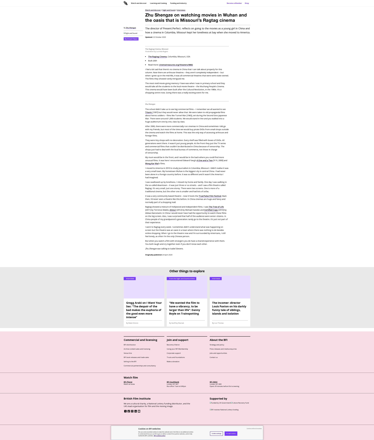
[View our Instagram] (132, 412)
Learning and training (158, 3)
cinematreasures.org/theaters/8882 (176, 64)
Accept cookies (231, 433)
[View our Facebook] (129, 412)
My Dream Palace (131, 39)
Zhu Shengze (131, 28)
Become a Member (234, 3)
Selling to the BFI (130, 361)
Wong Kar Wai (152, 163)
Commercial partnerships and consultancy (140, 366)
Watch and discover (139, 3)
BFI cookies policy (159, 435)
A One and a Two (205, 160)
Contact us (214, 357)
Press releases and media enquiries (223, 349)
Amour (173, 210)
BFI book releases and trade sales (136, 357)
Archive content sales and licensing (137, 349)
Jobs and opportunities (218, 353)
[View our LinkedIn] (135, 412)
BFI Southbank (173, 382)
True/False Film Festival (210, 196)
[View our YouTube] (139, 412)
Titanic (148, 112)
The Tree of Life (216, 206)
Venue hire (128, 353)
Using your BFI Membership (177, 349)
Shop (247, 3)
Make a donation (173, 361)
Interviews (181, 10)
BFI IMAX (213, 382)
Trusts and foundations (176, 357)
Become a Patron (173, 345)
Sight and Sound (168, 10)
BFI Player (128, 382)
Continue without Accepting (254, 428)
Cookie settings (216, 433)
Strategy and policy (217, 345)
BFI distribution (130, 345)
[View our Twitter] (125, 412)
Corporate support (174, 353)
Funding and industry (178, 3)
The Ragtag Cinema (157, 56)
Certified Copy (211, 210)
